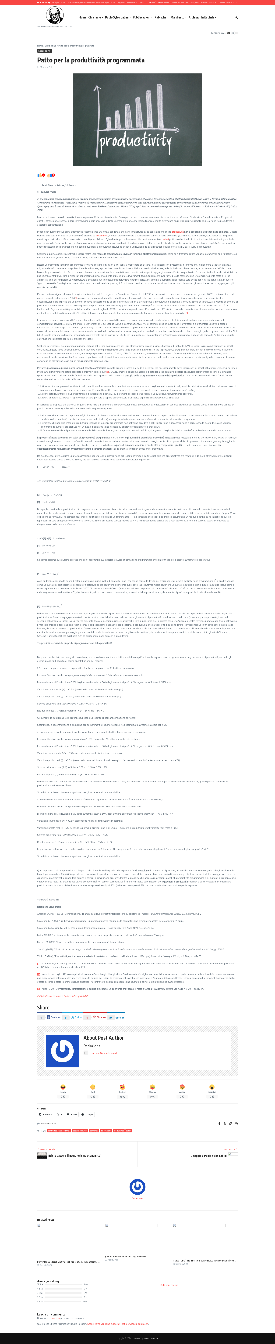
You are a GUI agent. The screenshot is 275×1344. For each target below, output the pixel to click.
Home (82, 17)
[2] (186, 313)
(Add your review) (169, 1285)
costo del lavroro (80, 1131)
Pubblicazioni (141, 17)
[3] (107, 371)
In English (207, 17)
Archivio (194, 17)
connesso (55, 1318)
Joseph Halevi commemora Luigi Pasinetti (125, 1256)
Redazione (92, 1045)
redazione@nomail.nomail (103, 1053)
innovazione (106, 1131)
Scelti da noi (50, 45)
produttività (178, 231)
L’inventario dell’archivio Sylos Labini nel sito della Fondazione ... (68, 1261)
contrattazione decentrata (59, 1131)
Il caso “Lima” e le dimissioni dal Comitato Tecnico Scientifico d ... (204, 1260)
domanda (94, 1131)
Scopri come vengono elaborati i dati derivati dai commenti (117, 1323)
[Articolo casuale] (228, 33)
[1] (76, 298)
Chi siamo (94, 17)
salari (166, 239)
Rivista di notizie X (151, 1338)
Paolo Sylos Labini (117, 17)
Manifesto (177, 17)
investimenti (102, 235)
